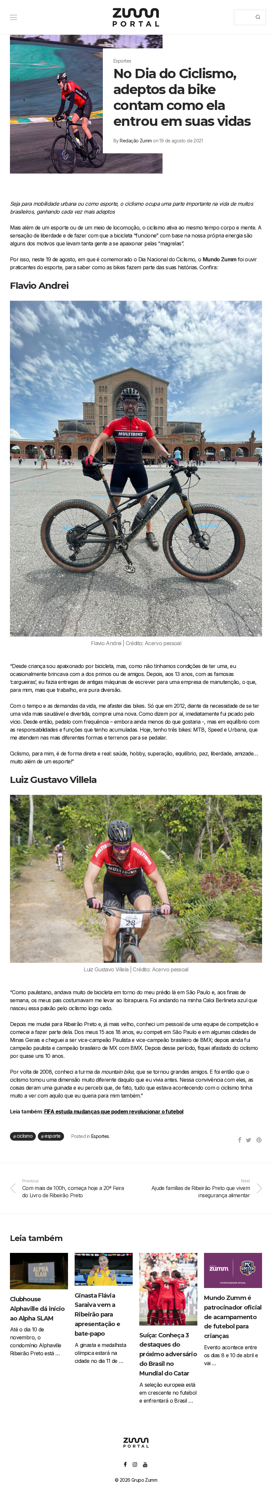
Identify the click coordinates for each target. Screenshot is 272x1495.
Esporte (52, 1136)
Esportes (100, 1136)
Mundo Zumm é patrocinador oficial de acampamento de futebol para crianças (233, 1317)
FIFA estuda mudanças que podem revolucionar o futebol (113, 1111)
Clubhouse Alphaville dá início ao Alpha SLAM (37, 1309)
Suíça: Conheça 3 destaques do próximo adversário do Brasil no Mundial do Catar (168, 1354)
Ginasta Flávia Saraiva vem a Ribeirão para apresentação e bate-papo (97, 1314)
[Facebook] (125, 1464)
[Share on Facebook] (239, 1140)
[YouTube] (145, 1464)
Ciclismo (25, 1136)
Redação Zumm (136, 140)
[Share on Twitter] (248, 1140)
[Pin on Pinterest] (259, 1140)
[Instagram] (135, 1464)
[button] (258, 17)
